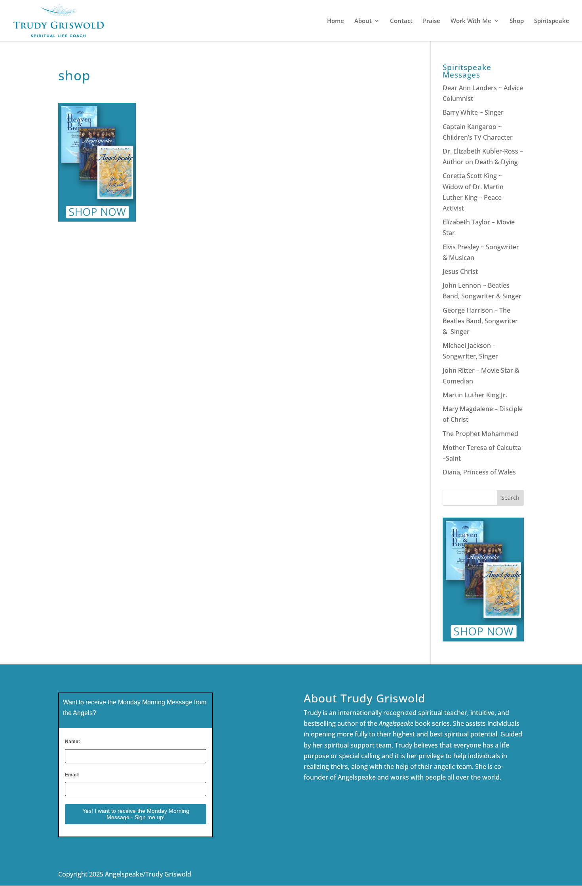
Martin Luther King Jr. (476, 395)
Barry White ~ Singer (474, 112)
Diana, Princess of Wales (479, 472)
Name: (72, 741)
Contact (401, 21)
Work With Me (471, 21)
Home (335, 21)
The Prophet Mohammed (480, 433)
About (363, 21)
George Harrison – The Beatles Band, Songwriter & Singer (480, 321)
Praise (431, 21)
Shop (517, 21)
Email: (72, 775)
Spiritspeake (551, 21)
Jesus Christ (460, 271)
